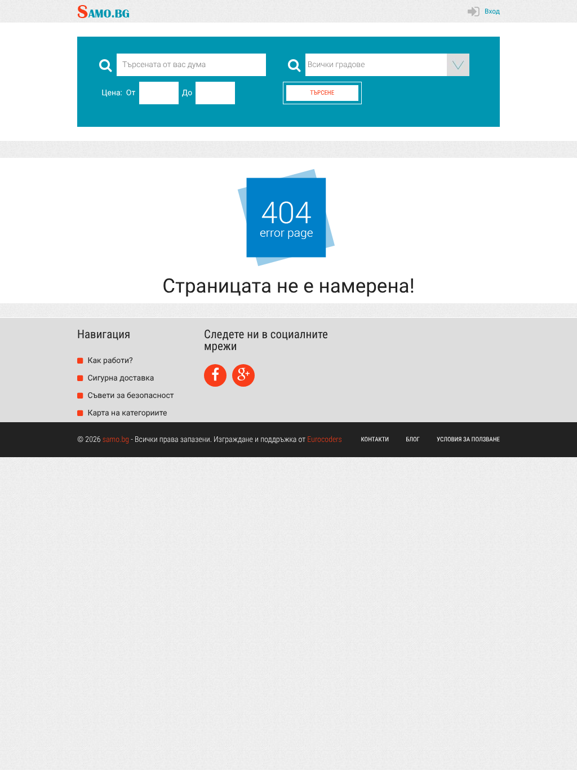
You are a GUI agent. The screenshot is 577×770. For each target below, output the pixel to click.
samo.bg (116, 439)
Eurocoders (324, 439)
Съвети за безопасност (130, 395)
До (187, 93)
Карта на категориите (126, 413)
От (130, 93)
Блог (413, 439)
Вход (492, 11)
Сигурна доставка (120, 378)
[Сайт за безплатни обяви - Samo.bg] (103, 11)
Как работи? (109, 360)
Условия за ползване (468, 439)
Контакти (375, 439)
